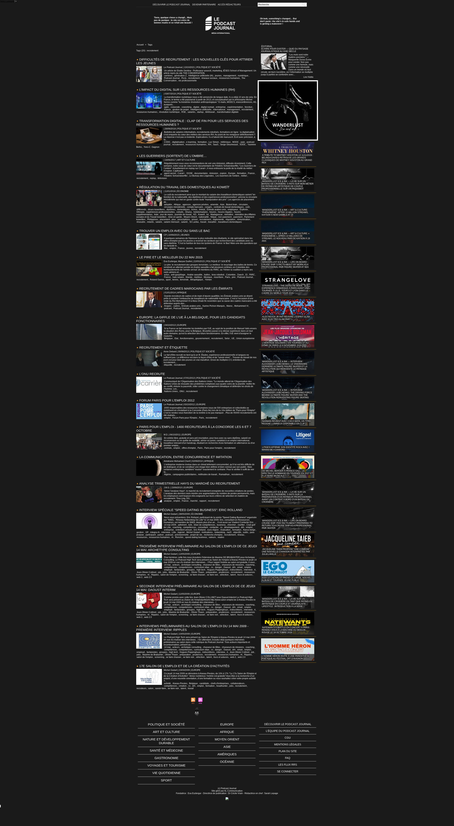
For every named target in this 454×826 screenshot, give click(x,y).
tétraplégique (196, 279)
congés (208, 207)
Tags (150, 45)
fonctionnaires (187, 338)
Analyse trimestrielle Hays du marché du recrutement (189, 483)
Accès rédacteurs (229, 4)
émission (213, 173)
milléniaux (226, 142)
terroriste (184, 279)
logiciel (181, 532)
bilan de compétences (204, 525)
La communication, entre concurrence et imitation (185, 457)
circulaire (243, 204)
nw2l (229, 532)
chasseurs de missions (233, 565)
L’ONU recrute (152, 374)
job (159, 572)
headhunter (222, 686)
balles (207, 274)
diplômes (171, 209)
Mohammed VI (241, 306)
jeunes (218, 75)
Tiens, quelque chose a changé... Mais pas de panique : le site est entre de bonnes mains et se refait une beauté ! (173, 20)
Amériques (227, 754)
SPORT (166, 780)
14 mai (167, 565)
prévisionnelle (182, 535)
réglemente (218, 219)
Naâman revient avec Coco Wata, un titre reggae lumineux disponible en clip (286, 422)
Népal (213, 217)
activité (167, 683)
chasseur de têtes (211, 565)
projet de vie (196, 535)
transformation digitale (228, 112)
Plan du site (288, 751)
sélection (224, 575)
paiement (237, 217)
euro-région (213, 530)
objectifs (237, 532)
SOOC (243, 144)
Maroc (229, 306)
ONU (181, 391)
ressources (142, 537)
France (167, 109)
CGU (288, 737)
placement (165, 219)
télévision (162, 178)
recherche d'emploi (213, 535)
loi (207, 214)
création (183, 686)
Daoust (227, 567)
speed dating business (196, 537)
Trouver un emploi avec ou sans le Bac (174, 231)
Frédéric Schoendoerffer (175, 176)
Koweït (201, 214)
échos (194, 209)
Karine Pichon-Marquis (214, 306)
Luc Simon (214, 142)
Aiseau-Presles (180, 683)
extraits (179, 212)
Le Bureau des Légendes (201, 176)
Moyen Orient (227, 739)
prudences (224, 572)
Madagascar (217, 214)
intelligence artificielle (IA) (200, 75)
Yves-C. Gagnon (151, 147)
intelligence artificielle (200, 109)
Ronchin (179, 537)
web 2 (139, 577)
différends (141, 209)
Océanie (227, 761)
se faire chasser (197, 575)
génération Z (180, 75)
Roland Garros (157, 279)
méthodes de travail (207, 474)
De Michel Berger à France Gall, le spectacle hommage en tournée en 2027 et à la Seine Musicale (287, 473)
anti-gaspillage (178, 274)
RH (209, 144)
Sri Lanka (194, 222)
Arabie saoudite (194, 274)
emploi (173, 248)
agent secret (170, 173)
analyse (168, 501)
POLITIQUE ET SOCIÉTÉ (166, 724)
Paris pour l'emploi (213, 448)
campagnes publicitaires (184, 474)
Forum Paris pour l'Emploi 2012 (167, 400)
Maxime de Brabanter (179, 572)
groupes (191, 570)
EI (246, 274)
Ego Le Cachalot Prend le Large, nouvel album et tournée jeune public (286, 579)
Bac (166, 248)
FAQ (287, 757)
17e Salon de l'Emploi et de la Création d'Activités (184, 666)
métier (244, 176)
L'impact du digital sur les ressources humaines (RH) (187, 89)
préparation (211, 572)
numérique (243, 75)
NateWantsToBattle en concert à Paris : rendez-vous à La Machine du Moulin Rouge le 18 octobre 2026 (286, 630)
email (240, 567)
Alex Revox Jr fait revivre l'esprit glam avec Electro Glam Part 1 (286, 318)
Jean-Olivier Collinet (146, 572)
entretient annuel (184, 530)
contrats (168, 448)
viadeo (221, 537)
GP (146, 532)
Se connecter (287, 771)
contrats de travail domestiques (229, 207)
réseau (240, 535)
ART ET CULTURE (166, 732)
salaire (159, 222)
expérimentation (235, 107)
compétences (189, 527)
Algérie (167, 474)
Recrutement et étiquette (163, 347)
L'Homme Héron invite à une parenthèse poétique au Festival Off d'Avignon (285, 657)
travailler (212, 222)
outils (245, 532)
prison (195, 219)
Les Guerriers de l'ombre (227, 176)
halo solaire (178, 277)
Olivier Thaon (197, 572)
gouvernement (202, 338)
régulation (230, 219)
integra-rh (155, 532)
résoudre (141, 222)
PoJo (183, 78)
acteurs (175, 565)
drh (242, 527)
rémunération (243, 219)
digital (196, 107)
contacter (214, 527)
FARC (252, 274)
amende (214, 204)
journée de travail (183, 214)
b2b (190, 525)
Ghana (188, 212)
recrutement (194, 78)
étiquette (168, 365)
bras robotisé (218, 274)
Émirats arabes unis (216, 209)
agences (186, 204)
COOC (167, 142)
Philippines (152, 219)
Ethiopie (141, 212)
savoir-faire (160, 688)
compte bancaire (195, 207)
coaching (177, 527)
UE (232, 338)
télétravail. (210, 112)
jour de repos (166, 214)
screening (183, 575)
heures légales (225, 212)
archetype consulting (191, 565)
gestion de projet (181, 109)
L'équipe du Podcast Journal (287, 730)
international (219, 109)
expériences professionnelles (160, 212)
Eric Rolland (200, 530)
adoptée (168, 204)
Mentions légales (287, 744)
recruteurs (141, 688)
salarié (184, 222)
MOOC (235, 142)
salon (150, 688)
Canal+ (181, 173)
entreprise (221, 107)
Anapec (167, 306)
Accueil (140, 45)
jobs (165, 572)
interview (165, 532)
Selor (227, 338)
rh (172, 537)
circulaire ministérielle (174, 207)
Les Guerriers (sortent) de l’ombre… (173, 156)
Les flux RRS (287, 764)
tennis (175, 279)
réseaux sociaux (209, 78)
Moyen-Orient (190, 217)
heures (212, 212)
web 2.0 (148, 577)
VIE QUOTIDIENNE (166, 773)
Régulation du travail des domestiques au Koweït (184, 187)
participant (151, 535)
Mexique (208, 277)
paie (243, 142)
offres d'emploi (189, 448)
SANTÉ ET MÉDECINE (166, 750)
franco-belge (249, 530)
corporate (175, 107)
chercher (231, 525)
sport (168, 279)
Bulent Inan (231, 204)
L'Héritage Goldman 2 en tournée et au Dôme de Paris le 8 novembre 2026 (285, 344)
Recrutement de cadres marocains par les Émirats (185, 288)
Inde (156, 214)
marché (194, 501)
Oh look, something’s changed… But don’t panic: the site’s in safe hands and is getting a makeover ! (280, 21)
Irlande (189, 277)
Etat (176, 338)
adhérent (182, 525)
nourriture (218, 277)
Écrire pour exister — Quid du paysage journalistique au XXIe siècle (284, 50)
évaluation (225, 530)
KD (194, 214)
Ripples (155, 575)
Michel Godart (193, 532)
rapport (202, 501)
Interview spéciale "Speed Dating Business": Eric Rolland (190, 510)
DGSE (190, 173)
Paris (227, 277)
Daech (240, 274)
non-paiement (225, 217)
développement (231, 527)
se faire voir (212, 575)
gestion (140, 532)
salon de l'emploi (168, 575)
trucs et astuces (244, 575)
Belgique (168, 338)
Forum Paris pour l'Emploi (184, 418)
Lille (174, 532)
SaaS (215, 144)
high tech (200, 570)
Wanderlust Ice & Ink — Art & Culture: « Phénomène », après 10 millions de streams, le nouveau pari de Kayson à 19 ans (286, 237)
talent (233, 575)
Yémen (208, 279)
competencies (185, 567)
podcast (168, 308)
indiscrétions (236, 570)
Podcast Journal (172, 78)
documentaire (201, 173)
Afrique (177, 204)
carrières (168, 75)
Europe (231, 173)
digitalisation (178, 142)
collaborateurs (237, 683)
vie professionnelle (187, 80)
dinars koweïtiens (156, 209)
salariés (191, 112)
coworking (187, 107)
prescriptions (184, 219)
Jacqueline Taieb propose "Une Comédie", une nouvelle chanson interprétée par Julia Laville (286, 551)
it (254, 570)
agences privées (201, 204)
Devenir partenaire (204, 4)
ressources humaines (229, 78)
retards (150, 222)
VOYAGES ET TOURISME (166, 765)
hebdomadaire (200, 212)
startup (200, 112)
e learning (191, 142)
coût (247, 207)
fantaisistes (179, 570)
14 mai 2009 (170, 525)
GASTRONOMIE (166, 758)
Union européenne (245, 338)
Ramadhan (224, 474)
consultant (203, 527)
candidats (204, 683)
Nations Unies (171, 391)
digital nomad (207, 107)
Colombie (231, 274)
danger (218, 567)
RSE (183, 112)
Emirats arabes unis (191, 306)
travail (203, 222)
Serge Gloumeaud (229, 144)
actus (166, 274)
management (229, 75)
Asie (222, 204)
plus (174, 219)
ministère (228, 214)
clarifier (241, 525)
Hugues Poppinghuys (217, 570)
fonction (248, 107)
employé (168, 570)
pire (234, 277)
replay (153, 178)
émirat (202, 209)
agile (166, 107)
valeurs (212, 537)
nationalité (204, 217)
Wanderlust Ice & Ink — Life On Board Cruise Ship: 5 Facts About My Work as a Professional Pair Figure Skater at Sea (285, 264)
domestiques (183, 209)
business (221, 525)
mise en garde (175, 217)
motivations (207, 532)
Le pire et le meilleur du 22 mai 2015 (171, 257)
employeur (233, 209)
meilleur (198, 277)
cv (221, 527)
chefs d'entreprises (220, 683)
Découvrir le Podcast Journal (172, 4)
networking (219, 532)
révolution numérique (169, 112)
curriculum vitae (201, 567)
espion (223, 173)
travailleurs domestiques (230, 222)
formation (202, 142)
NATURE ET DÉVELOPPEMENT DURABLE (166, 741)
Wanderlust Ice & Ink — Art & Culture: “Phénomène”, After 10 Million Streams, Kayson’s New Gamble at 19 (285, 212)
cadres (176, 306)
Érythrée (244, 209)
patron (160, 535)
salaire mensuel (171, 222)
